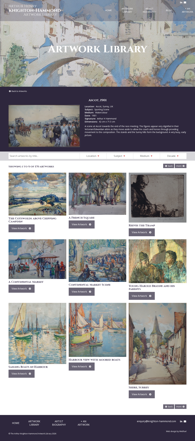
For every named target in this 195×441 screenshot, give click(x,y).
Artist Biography (149, 10)
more (179, 165)
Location (91, 156)
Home (108, 10)
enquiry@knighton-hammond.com (156, 421)
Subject (118, 156)
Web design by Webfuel (176, 431)
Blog (169, 10)
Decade (171, 156)
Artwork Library (127, 10)
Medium (145, 156)
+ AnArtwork (84, 423)
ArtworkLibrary (34, 423)
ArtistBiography (59, 423)
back (170, 165)
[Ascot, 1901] (44, 126)
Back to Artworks (19, 91)
